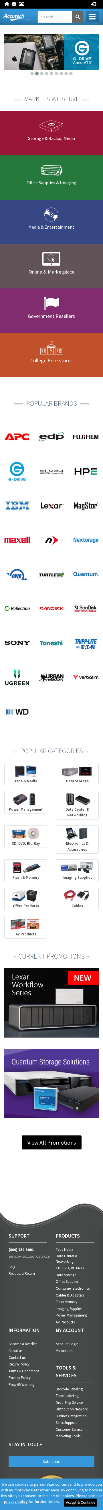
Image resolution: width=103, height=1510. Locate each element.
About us (15, 1350)
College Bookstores (51, 360)
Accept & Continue (80, 1502)
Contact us (17, 1357)
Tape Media (64, 1249)
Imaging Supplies (69, 1308)
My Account (65, 1350)
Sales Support (66, 1422)
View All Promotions (51, 1142)
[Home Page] (8, 3)
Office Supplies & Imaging (51, 182)
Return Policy (19, 1364)
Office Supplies (67, 1281)
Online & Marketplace (51, 271)
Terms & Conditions (24, 1371)
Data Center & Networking (67, 1259)
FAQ (12, 1266)
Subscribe (51, 1461)
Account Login (67, 1343)
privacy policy (16, 1501)
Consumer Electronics (73, 1288)
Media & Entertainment (51, 227)
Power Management (71, 1315)
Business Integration (71, 1416)
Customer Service (69, 1429)
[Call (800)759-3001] (23, 3)
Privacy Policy (20, 1377)
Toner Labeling (67, 1395)
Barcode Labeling (69, 1389)
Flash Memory (66, 1301)
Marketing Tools (68, 1436)
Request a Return (22, 1273)
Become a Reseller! (23, 1343)
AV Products (65, 1322)
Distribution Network (72, 1409)
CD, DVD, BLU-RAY (70, 1268)
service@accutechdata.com (28, 1256)
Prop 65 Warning (21, 1384)
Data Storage (66, 1274)
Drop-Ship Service (69, 1402)
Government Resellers (51, 316)
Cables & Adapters (70, 1295)
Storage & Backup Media (51, 138)
